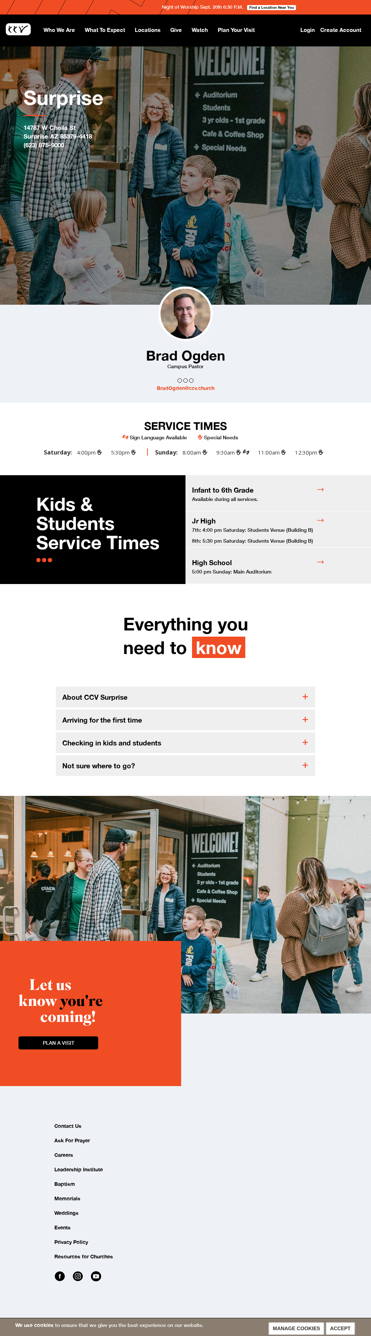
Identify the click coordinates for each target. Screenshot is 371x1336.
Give (176, 29)
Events (62, 1227)
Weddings (66, 1213)
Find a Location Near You (271, 7)
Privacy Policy (71, 1242)
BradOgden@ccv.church (185, 388)
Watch (200, 29)
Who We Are (59, 29)
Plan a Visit (58, 1043)
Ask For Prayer (72, 1140)
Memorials (67, 1198)
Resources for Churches (83, 1256)
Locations (148, 29)
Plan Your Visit (236, 29)
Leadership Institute (78, 1169)
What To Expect (105, 29)
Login (307, 29)
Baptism (64, 1184)
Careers (63, 1155)
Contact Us (68, 1126)
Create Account (340, 29)
